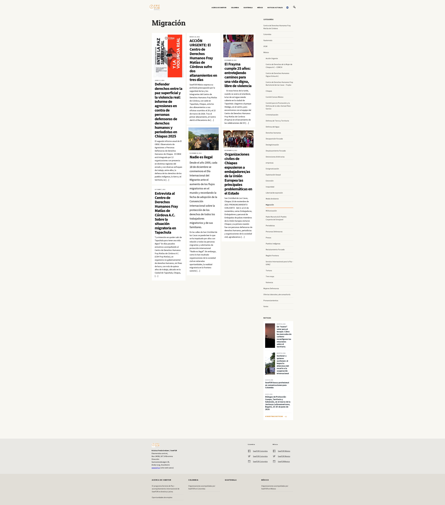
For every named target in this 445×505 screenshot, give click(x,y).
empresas (269, 163)
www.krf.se (156, 468)
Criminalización (272, 115)
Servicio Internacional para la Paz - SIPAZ (279, 263)
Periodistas (270, 225)
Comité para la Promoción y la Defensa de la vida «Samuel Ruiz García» (278, 106)
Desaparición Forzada (274, 138)
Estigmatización (272, 168)
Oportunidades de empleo (162, 497)
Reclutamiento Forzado (275, 249)
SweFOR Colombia (260, 451)
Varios (265, 306)
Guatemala (248, 7)
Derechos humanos (273, 133)
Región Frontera (272, 255)
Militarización (271, 211)
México (260, 7)
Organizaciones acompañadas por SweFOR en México (274, 487)
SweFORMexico (284, 461)
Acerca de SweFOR (219, 7)
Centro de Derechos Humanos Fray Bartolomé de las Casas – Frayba (279, 83)
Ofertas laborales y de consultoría (276, 294)
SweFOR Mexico (284, 456)
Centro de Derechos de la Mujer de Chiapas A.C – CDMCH (279, 65)
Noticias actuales (275, 7)
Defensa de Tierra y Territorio (277, 121)
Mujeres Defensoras (271, 288)
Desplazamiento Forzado (276, 151)
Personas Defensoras (274, 231)
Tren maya (270, 276)
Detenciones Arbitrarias (275, 157)
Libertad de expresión (274, 193)
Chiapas (269, 91)
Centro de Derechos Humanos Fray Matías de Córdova (277, 27)
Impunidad (270, 187)
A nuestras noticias (274, 416)
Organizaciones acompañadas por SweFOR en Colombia (201, 487)
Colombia (235, 7)
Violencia (269, 282)
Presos (268, 237)
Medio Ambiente (272, 198)
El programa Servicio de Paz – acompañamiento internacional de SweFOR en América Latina (165, 489)
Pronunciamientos (270, 300)
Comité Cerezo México (274, 97)
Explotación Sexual (273, 175)
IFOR (265, 46)
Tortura (269, 270)
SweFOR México (284, 451)
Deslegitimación (272, 145)
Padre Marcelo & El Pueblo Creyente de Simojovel (276, 218)
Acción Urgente (272, 58)
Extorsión (269, 181)
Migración (270, 205)
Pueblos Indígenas (273, 243)
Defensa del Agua (272, 127)
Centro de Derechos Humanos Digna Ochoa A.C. (277, 74)
